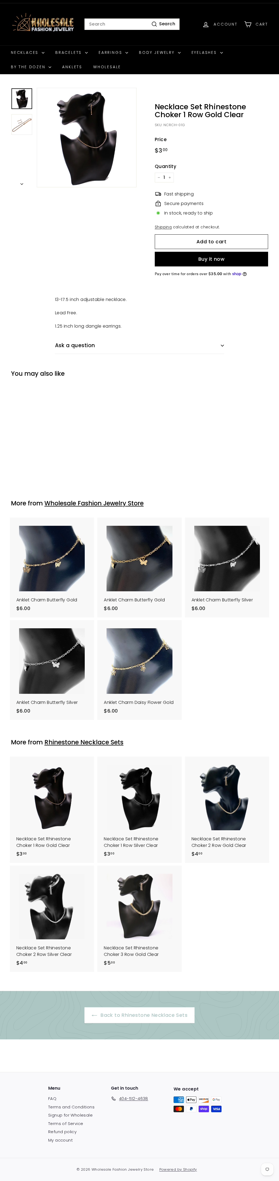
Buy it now (211, 259)
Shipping (163, 227)
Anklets (72, 67)
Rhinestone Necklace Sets (83, 742)
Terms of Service (65, 1123)
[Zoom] (86, 137)
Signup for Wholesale (70, 1115)
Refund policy (62, 1132)
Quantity (165, 166)
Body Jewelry (157, 52)
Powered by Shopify (178, 1169)
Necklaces (25, 52)
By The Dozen (29, 67)
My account (60, 1140)
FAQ (52, 1098)
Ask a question (75, 345)
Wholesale (107, 67)
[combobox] (132, 24)
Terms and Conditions (71, 1107)
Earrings (111, 52)
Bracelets (69, 52)
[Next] (22, 182)
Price (161, 139)
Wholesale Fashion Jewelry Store (94, 503)
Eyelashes (205, 52)
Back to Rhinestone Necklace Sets (143, 1015)
